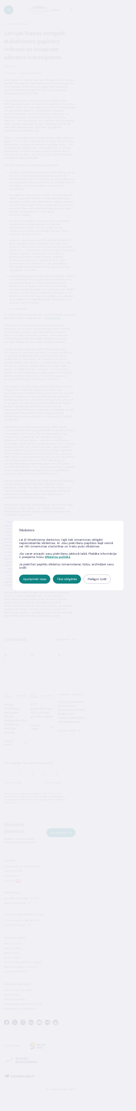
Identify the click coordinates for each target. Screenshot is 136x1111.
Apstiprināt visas (34, 579)
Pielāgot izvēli (97, 579)
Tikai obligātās (67, 579)
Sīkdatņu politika (57, 557)
